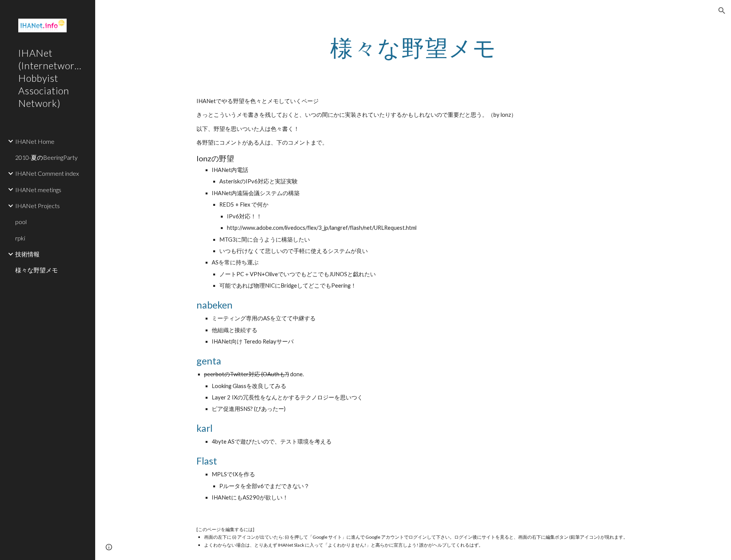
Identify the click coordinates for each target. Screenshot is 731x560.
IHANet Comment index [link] (47, 173)
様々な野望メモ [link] (36, 270)
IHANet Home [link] (34, 141)
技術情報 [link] (27, 254)
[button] (722, 11)
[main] (413, 47)
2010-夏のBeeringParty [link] (46, 157)
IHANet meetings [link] (38, 189)
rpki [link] (20, 238)
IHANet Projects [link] (37, 205)
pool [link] (21, 221)
